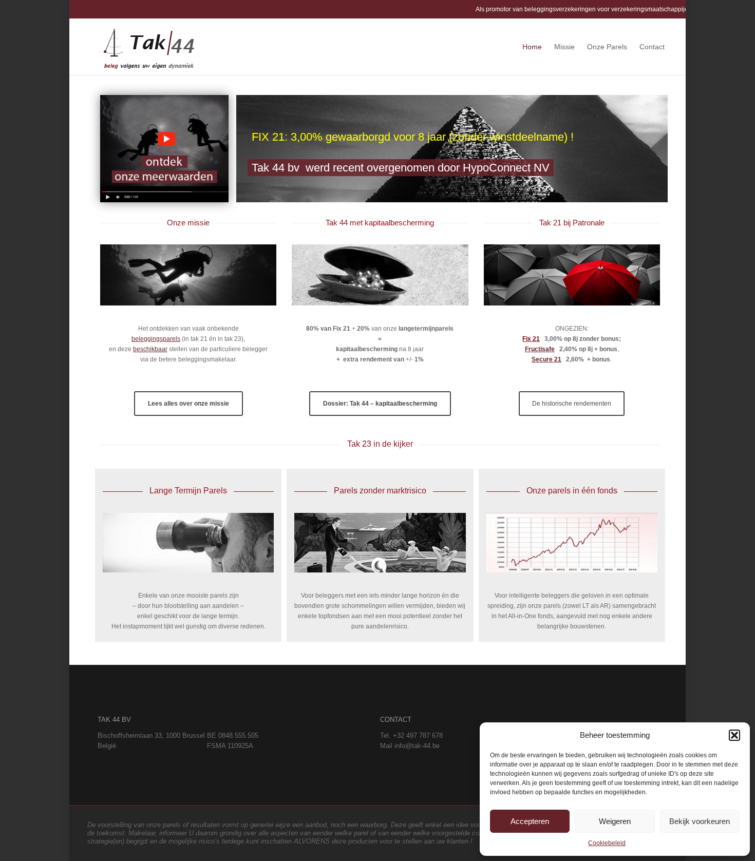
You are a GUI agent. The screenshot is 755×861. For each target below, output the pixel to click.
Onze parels (607, 47)
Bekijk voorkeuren (699, 821)
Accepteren (530, 821)
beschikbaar (150, 349)
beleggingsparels (155, 338)
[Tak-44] (149, 46)
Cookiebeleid (607, 843)
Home (532, 47)
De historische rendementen (571, 403)
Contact (652, 47)
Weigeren (615, 821)
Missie (564, 47)
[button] (734, 735)
